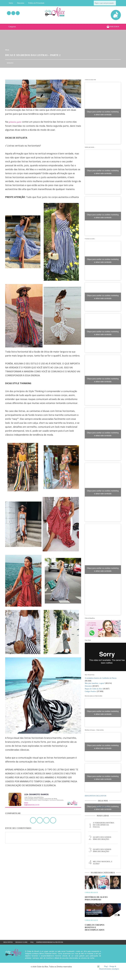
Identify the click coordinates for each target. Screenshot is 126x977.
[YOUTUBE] (18, 13)
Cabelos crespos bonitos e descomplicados (94, 927)
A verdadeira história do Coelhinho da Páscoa (100, 678)
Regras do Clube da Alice (93, 689)
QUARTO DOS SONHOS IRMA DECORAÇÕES (102, 838)
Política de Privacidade (36, 3)
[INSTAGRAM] (13, 13)
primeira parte (15, 122)
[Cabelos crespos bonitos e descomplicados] (103, 910)
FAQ (31, 942)
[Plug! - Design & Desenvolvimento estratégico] (109, 967)
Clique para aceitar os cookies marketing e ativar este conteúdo (103, 113)
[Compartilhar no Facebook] (33, 820)
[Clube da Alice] (58, 12)
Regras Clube (21, 942)
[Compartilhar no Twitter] (40, 820)
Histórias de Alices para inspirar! (96, 898)
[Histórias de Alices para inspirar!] (103, 882)
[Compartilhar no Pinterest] (53, 820)
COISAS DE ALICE (91, 892)
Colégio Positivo (90, 691)
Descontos (20, 3)
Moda (7, 50)
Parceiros (114, 27)
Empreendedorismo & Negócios (49, 942)
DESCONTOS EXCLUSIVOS (95, 796)
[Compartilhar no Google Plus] (46, 820)
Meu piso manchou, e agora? (95, 683)
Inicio (11, 3)
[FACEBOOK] (9, 13)
